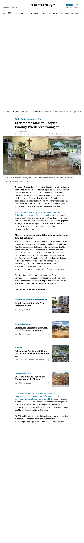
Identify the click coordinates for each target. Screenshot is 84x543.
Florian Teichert (24, 334)
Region (15, 111)
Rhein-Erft (24, 111)
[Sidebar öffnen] (10, 13)
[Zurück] (4, 13)
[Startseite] (42, 5)
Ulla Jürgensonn (23, 131)
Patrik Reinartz (24, 359)
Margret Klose (24, 309)
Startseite (6, 111)
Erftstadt (35, 111)
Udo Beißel (39, 359)
